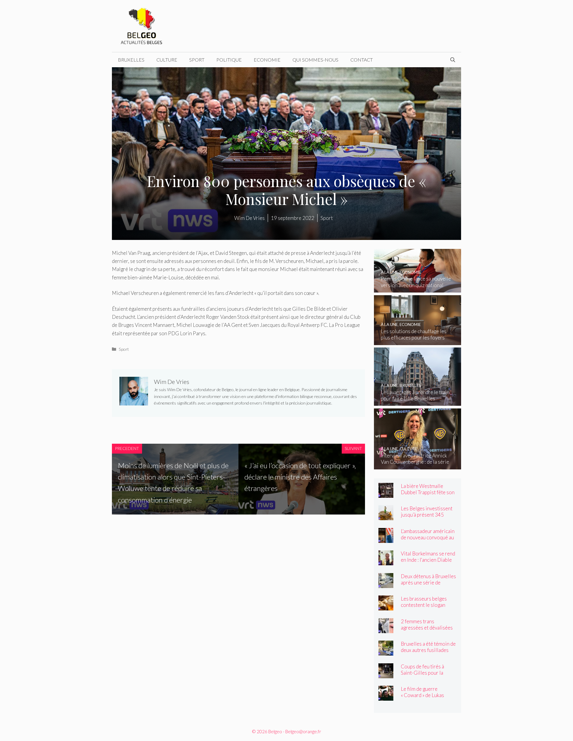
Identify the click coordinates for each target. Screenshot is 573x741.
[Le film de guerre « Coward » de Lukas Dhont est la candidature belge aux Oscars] (385, 696)
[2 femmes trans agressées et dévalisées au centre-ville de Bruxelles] (385, 629)
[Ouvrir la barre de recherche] (452, 59)
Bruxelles (131, 59)
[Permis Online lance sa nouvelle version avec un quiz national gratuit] (417, 288)
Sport (196, 59)
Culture (166, 59)
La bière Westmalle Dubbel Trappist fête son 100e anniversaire (428, 492)
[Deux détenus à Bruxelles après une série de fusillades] (385, 584)
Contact (361, 59)
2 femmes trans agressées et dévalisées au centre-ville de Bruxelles (427, 630)
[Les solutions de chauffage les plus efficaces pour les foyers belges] (417, 341)
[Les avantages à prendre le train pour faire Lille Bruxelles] (417, 402)
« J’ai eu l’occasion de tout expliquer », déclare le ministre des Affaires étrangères (300, 477)
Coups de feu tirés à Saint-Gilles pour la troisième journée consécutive (422, 675)
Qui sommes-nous (315, 59)
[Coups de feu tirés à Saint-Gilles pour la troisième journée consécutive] (385, 674)
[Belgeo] (142, 25)
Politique (229, 59)
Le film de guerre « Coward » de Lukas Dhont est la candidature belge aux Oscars (427, 698)
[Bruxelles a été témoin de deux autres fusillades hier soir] (385, 651)
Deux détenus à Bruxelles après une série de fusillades (428, 582)
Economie (267, 59)
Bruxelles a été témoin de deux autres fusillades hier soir (428, 650)
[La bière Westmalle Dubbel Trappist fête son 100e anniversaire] (385, 494)
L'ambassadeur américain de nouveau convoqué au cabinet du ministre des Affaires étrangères (428, 540)
